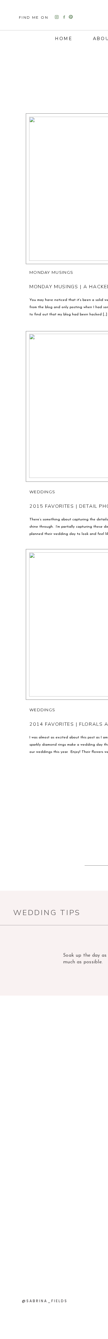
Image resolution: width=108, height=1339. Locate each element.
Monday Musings (51, 272)
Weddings (42, 491)
